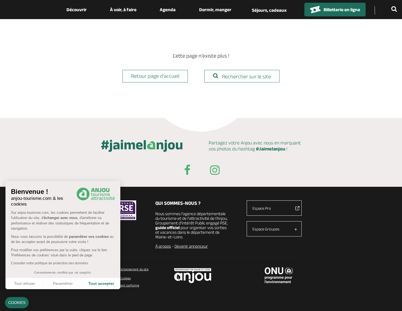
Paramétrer (63, 283)
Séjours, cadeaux (269, 10)
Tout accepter (101, 283)
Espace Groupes (265, 229)
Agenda (168, 9)
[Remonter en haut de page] (391, 300)
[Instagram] (214, 171)
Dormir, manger (215, 9)
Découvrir (76, 9)
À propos (163, 246)
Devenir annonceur (191, 246)
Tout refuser (24, 283)
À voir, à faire (123, 9)
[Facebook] (187, 171)
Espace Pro (261, 208)
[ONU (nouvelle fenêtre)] (279, 275)
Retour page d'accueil (155, 76)
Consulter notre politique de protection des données (49, 263)
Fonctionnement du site (132, 269)
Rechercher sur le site (246, 76)
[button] (17, 303)
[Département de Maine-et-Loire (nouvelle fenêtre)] (193, 275)
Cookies (125, 278)
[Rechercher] (395, 9)
